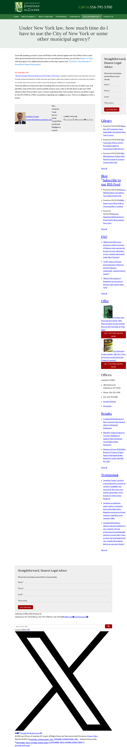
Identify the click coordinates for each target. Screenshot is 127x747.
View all (104, 168)
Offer (105, 301)
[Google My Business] (29, 733)
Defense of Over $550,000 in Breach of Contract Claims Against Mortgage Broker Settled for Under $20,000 (114, 455)
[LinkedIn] (16, 733)
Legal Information (91, 16)
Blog (104, 176)
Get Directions (80, 617)
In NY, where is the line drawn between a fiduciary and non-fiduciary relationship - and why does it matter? (114, 268)
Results (75, 16)
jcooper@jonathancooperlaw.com (39, 119)
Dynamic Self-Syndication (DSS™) (67, 742)
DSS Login (26, 745)
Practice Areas (27, 16)
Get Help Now (111, 109)
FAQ (104, 237)
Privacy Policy (92, 736)
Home (16, 16)
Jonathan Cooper (32, 116)
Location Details (109, 401)
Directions (107, 406)
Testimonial (109, 475)
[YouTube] (18, 733)
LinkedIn (80, 119)
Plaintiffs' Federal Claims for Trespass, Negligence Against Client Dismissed (114, 439)
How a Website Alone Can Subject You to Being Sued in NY (114, 193)
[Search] (108, 626)
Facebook (68, 119)
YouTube (89, 119)
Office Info (68, 617)
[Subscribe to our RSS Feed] (113, 184)
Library (106, 121)
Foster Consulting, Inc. (66, 739)
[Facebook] (28, 630)
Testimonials (61, 16)
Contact (108, 16)
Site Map (18, 745)
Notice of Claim (87, 58)
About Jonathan (46, 16)
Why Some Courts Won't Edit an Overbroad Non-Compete (113, 203)
